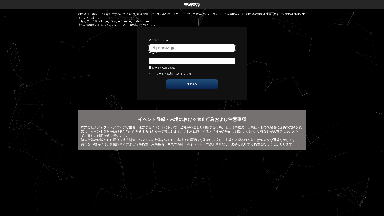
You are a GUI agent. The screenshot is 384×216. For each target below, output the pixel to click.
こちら (187, 73)
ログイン (192, 84)
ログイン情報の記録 (163, 67)
